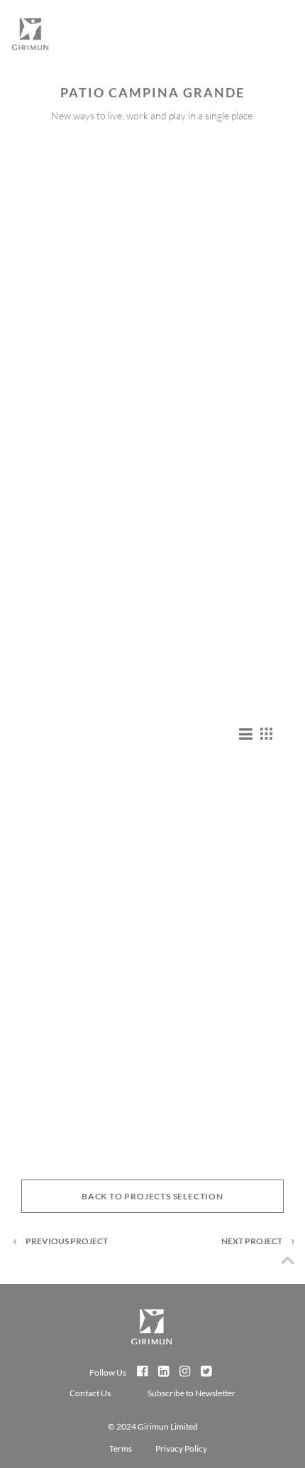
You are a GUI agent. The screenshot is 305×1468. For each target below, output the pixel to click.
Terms (120, 1448)
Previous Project (67, 1241)
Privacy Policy (181, 1448)
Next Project (251, 1241)
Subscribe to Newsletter (191, 1393)
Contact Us (91, 1393)
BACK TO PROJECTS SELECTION (152, 1196)
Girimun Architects (30, 39)
